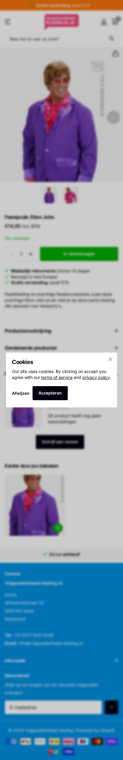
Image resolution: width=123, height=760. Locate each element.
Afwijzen (21, 393)
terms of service (57, 377)
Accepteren (50, 392)
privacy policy (96, 377)
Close (110, 359)
